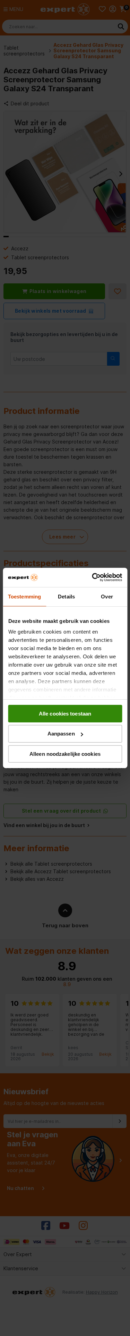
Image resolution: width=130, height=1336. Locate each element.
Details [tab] (66, 596)
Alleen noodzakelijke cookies (65, 754)
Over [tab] (107, 596)
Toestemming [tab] (24, 596)
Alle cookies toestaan (65, 713)
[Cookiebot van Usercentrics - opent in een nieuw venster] (92, 577)
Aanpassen (61, 734)
